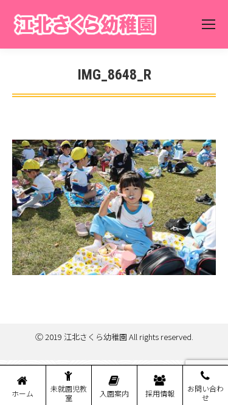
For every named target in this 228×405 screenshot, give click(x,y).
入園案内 (114, 393)
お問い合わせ (205, 393)
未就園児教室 (68, 393)
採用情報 (159, 393)
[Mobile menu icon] (208, 24)
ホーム (22, 393)
